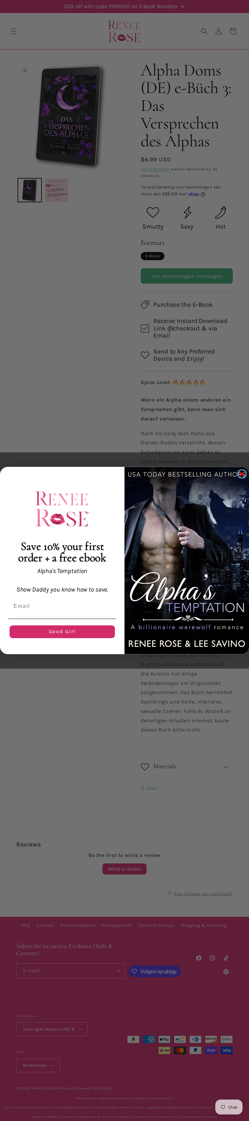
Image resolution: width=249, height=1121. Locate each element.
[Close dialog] (242, 474)
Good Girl (62, 632)
